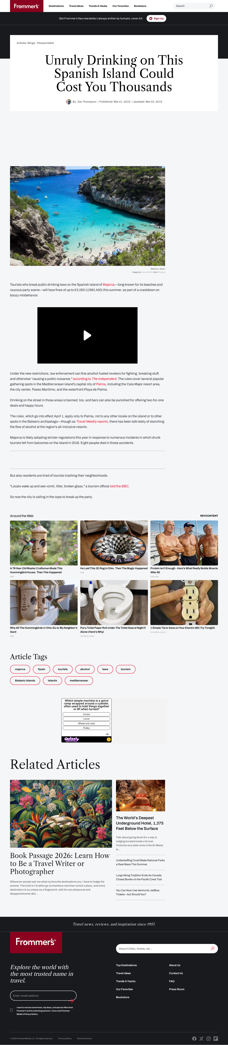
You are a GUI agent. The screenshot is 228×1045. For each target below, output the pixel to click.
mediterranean (79, 680)
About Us (174, 965)
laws (105, 669)
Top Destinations (126, 965)
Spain (41, 669)
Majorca (109, 284)
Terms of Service (84, 1038)
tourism (126, 669)
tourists (63, 669)
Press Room (176, 989)
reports (92, 421)
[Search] (213, 948)
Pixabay (161, 272)
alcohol (85, 669)
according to (82, 379)
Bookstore (140, 6)
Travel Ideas (76, 6)
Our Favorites (120, 6)
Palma (101, 384)
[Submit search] (212, 6)
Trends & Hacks (98, 6)
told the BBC (119, 486)
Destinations (56, 6)
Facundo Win (147, 272)
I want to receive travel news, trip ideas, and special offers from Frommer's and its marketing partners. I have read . (45, 1010)
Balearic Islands (25, 680)
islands (52, 680)
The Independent (104, 379)
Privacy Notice (65, 1038)
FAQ (172, 981)
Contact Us (176, 973)
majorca (20, 669)
